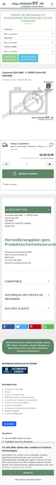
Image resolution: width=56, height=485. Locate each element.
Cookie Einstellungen (14, 413)
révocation (9, 424)
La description (16, 209)
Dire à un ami (10, 184)
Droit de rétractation (13, 405)
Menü (4, 4)
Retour (8, 392)
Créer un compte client (14, 394)
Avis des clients (17, 308)
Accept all (28, 473)
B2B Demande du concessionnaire (20, 397)
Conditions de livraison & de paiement (21, 400)
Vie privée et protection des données (20, 408)
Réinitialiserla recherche (28, 58)
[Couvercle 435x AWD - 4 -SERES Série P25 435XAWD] (28, 101)
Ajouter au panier (28, 173)
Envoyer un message (14, 389)
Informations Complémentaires (28, 479)
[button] (7, 326)
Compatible (13, 281)
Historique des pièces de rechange (24, 296)
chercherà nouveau (10, 58)
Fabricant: (8, 29)
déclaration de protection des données (17, 467)
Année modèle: (10, 47)
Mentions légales (12, 411)
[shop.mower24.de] (28, 4)
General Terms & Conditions (17, 403)
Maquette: (8, 38)
